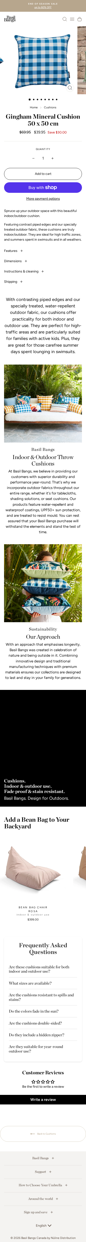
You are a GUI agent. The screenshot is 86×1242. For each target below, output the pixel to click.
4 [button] (42, 100)
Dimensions (13, 261)
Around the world (41, 1199)
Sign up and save (36, 1212)
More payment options (43, 199)
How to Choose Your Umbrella (41, 1185)
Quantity (43, 149)
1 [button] (30, 100)
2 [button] (34, 100)
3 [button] (38, 100)
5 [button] (45, 100)
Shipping (11, 282)
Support (41, 1172)
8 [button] (57, 100)
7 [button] (53, 100)
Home (34, 107)
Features (11, 251)
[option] (43, 5)
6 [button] (49, 100)
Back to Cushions (46, 1133)
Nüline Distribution (63, 1238)
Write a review (43, 1099)
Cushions (50, 107)
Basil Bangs (40, 1158)
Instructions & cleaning (21, 271)
